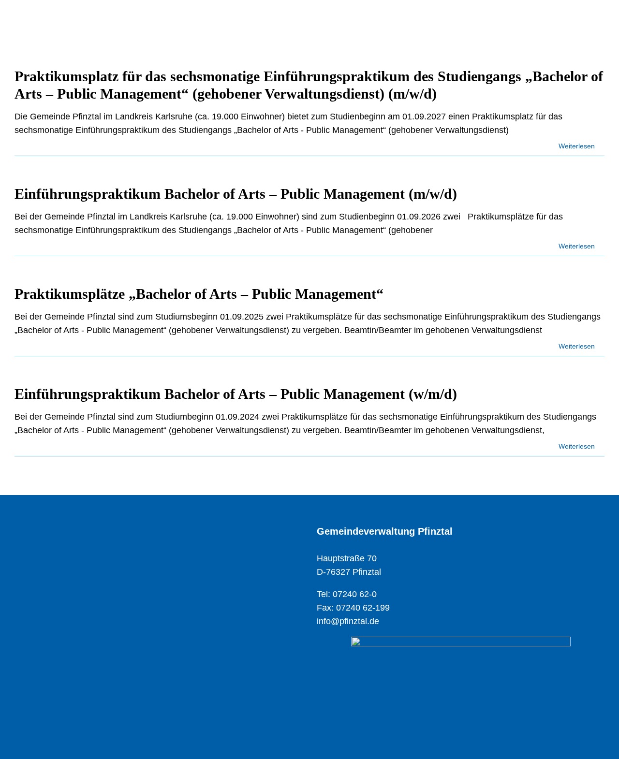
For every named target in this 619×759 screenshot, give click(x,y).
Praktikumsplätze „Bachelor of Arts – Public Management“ (199, 294)
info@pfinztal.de (348, 621)
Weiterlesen (578, 146)
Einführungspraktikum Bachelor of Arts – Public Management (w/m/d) (236, 394)
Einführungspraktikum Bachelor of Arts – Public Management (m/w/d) (236, 194)
